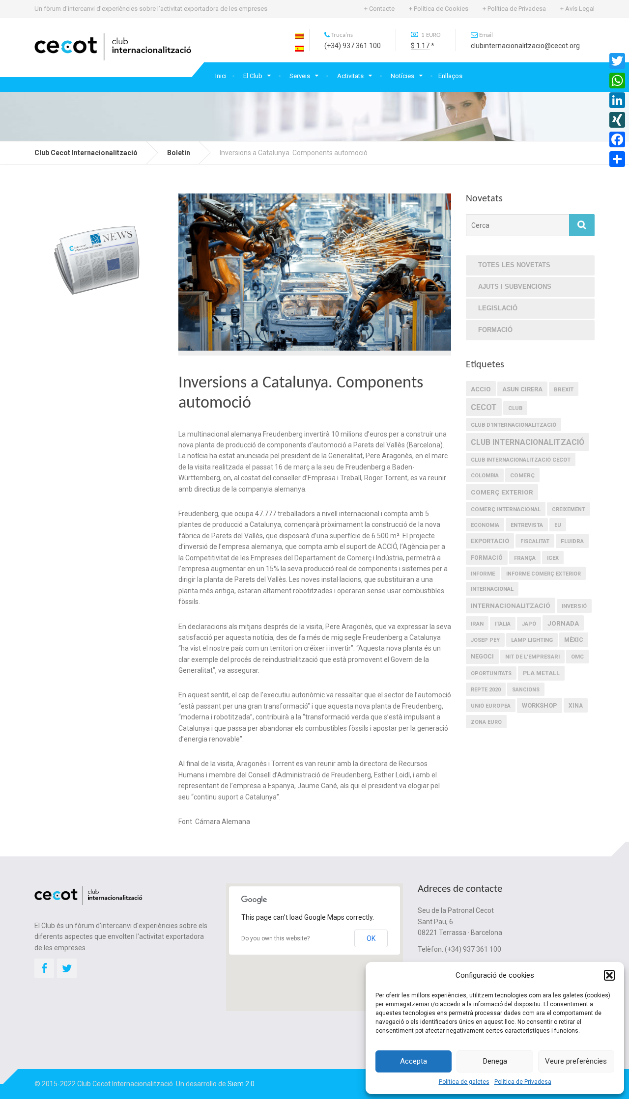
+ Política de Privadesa (514, 8)
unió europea (491, 706)
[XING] (617, 120)
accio (481, 389)
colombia (485, 475)
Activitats (350, 76)
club (515, 408)
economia (485, 525)
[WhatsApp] (617, 80)
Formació (495, 329)
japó (529, 624)
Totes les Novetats (514, 265)
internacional (492, 589)
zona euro (486, 722)
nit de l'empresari (532, 657)
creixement (568, 509)
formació (487, 557)
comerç (522, 475)
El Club (252, 76)
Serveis (299, 76)
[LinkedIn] (617, 100)
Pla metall (541, 673)
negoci (482, 656)
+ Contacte (379, 8)
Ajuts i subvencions (514, 286)
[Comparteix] (617, 159)
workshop (539, 705)
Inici (221, 76)
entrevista (527, 525)
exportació (490, 541)
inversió (574, 606)
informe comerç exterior (543, 574)
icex (553, 558)
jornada (563, 623)
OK (371, 938)
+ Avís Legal (577, 8)
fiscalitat (534, 541)
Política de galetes (464, 1081)
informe (483, 574)
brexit (563, 389)
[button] (609, 975)
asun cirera (522, 389)
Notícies (402, 76)
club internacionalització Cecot (521, 460)
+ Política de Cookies (438, 8)
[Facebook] (617, 139)
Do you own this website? (275, 938)
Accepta (413, 1061)
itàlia (503, 624)
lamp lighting (532, 640)
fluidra (572, 541)
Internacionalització (510, 605)
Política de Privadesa (522, 1081)
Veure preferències (576, 1061)
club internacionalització (527, 442)
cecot (484, 407)
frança (525, 558)
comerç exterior (502, 492)
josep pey (485, 640)
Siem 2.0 (241, 1084)
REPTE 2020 (486, 690)
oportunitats (491, 673)
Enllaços (450, 76)
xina (576, 705)
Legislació (497, 308)
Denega (495, 1061)
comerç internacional (506, 509)
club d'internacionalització (513, 425)
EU (557, 525)
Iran (477, 623)
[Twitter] (617, 61)
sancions (526, 690)
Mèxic (573, 639)
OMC (577, 657)
